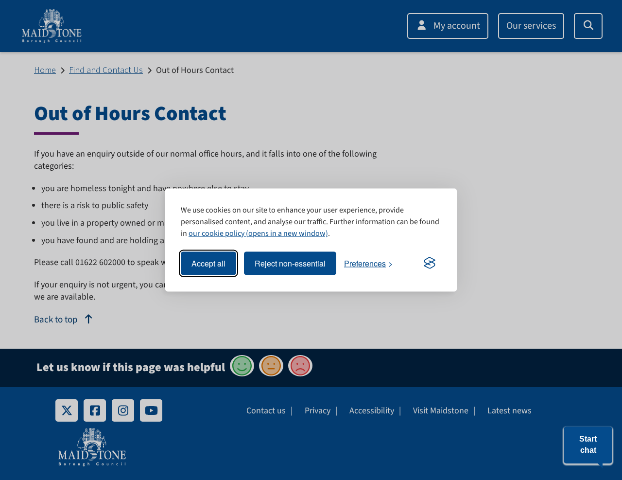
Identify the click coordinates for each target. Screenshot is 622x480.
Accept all (208, 263)
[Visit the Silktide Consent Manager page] (429, 263)
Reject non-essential (290, 263)
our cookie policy (216, 233)
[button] (588, 445)
